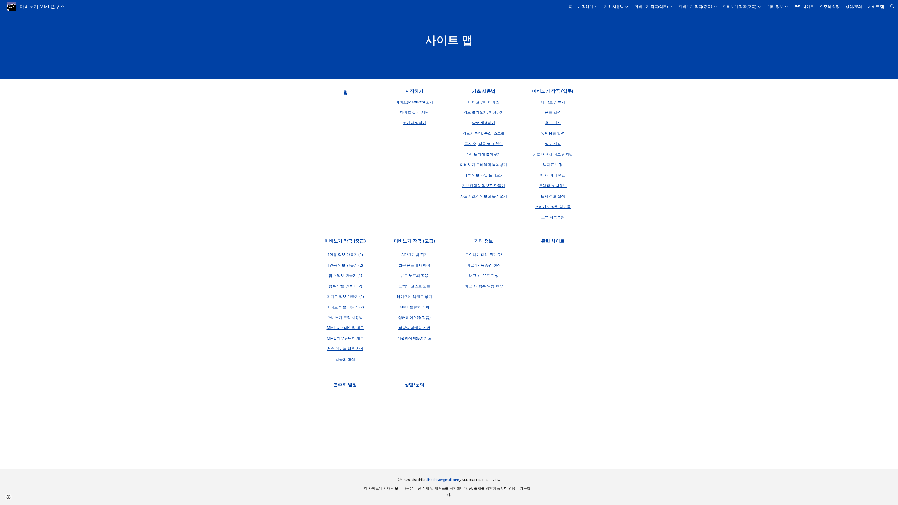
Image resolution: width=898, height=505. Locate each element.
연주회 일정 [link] (830, 6)
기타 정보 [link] (775, 6)
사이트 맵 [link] (876, 6)
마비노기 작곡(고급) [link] (739, 6)
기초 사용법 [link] (614, 6)
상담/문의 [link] (854, 6)
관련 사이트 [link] (804, 6)
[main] (449, 39)
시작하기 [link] (585, 6)
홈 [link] (570, 6)
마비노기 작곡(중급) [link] (695, 6)
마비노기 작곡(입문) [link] (651, 6)
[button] (892, 6)
